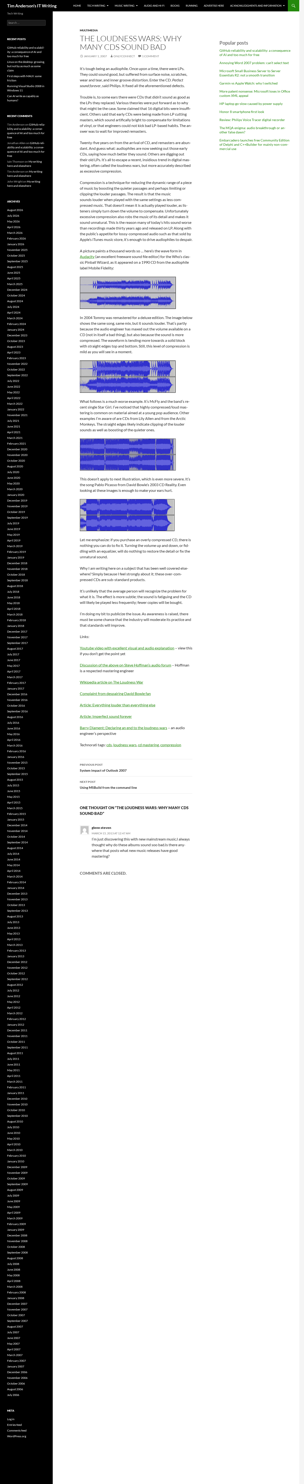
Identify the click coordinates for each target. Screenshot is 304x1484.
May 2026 (13, 221)
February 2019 (16, 552)
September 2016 (17, 711)
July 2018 (13, 591)
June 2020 (13, 477)
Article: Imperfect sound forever (106, 716)
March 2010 (15, 1150)
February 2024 (16, 324)
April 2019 (13, 540)
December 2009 (17, 1167)
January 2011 (15, 1093)
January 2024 (15, 329)
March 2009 (15, 1218)
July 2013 (13, 922)
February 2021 (16, 443)
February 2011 (16, 1087)
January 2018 (15, 626)
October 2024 (16, 295)
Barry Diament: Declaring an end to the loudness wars (123, 727)
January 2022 (15, 409)
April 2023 (13, 352)
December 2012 (17, 962)
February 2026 (16, 238)
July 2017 (13, 654)
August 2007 (15, 1326)
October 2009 (16, 1178)
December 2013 (17, 893)
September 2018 (17, 580)
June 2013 (13, 928)
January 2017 (15, 688)
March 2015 (15, 808)
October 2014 (16, 836)
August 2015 (15, 779)
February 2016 (16, 751)
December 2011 (17, 1030)
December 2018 (17, 563)
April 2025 (13, 278)
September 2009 (17, 1184)
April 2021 (13, 432)
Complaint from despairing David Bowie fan (115, 693)
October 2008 (16, 1247)
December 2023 (17, 335)
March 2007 (15, 1355)
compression (170, 744)
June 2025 (13, 272)
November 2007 (17, 1309)
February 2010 (16, 1155)
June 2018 (13, 597)
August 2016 (15, 717)
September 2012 (17, 979)
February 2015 (16, 814)
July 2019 (13, 523)
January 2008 (15, 1298)
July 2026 (13, 215)
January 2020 (15, 495)
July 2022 (13, 381)
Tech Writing (96, 5)
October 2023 (16, 341)
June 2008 (13, 1269)
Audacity (87, 256)
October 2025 (16, 255)
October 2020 (16, 460)
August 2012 (15, 984)
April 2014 (13, 871)
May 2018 (13, 603)
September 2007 (17, 1321)
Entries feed (14, 1425)
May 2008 (13, 1275)
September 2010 (17, 1116)
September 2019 (17, 517)
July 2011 (13, 1059)
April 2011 (13, 1076)
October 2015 (16, 768)
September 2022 (17, 375)
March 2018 (15, 614)
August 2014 (15, 848)
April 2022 (13, 398)
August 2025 (15, 267)
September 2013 (17, 910)
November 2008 (17, 1241)
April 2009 (13, 1212)
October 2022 (16, 369)
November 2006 (17, 1378)
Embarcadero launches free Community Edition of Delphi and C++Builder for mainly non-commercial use (254, 144)
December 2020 (17, 449)
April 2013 (13, 939)
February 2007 (16, 1360)
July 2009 (13, 1195)
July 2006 (13, 1395)
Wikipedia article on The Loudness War (111, 682)
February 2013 (16, 950)
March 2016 (15, 745)
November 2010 (17, 1104)
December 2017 (17, 631)
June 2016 (13, 728)
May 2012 (13, 1002)
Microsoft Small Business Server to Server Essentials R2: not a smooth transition (250, 73)
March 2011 (15, 1081)
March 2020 (15, 489)
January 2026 (15, 244)
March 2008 (15, 1286)
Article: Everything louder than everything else (117, 705)
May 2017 (13, 665)
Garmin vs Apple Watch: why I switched (248, 83)
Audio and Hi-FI (154, 5)
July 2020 (13, 472)
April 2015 (13, 802)
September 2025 (17, 261)
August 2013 (15, 916)
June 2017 (13, 660)
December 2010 (17, 1098)
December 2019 (17, 500)
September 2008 (17, 1252)
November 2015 (17, 762)
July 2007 (13, 1332)
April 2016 (13, 740)
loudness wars (125, 744)
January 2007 (15, 1366)
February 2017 (16, 683)
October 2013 (16, 905)
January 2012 (15, 1024)
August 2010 (15, 1121)
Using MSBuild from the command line (108, 784)
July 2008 (13, 1264)
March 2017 (15, 677)
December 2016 (17, 694)
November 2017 (17, 637)
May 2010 (13, 1138)
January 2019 (15, 557)
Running (192, 5)
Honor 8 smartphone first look (241, 112)
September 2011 (17, 1047)
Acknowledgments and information (255, 5)
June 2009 (13, 1201)
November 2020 (17, 455)
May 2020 (13, 483)
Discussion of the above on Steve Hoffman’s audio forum (125, 665)
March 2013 (15, 945)
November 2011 (17, 1036)
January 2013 (15, 956)
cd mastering (148, 744)
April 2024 (13, 312)
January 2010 (15, 1161)
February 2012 (16, 1019)
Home (77, 5)
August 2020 (15, 466)
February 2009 (16, 1224)
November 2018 (17, 569)
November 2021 (17, 415)
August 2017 (15, 648)
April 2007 (13, 1349)
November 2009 (17, 1172)
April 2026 (13, 227)
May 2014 (13, 865)
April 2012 (13, 1007)
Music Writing (124, 5)
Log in (10, 1419)
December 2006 (17, 1372)
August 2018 (15, 586)
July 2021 (13, 421)
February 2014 (16, 882)
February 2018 (16, 620)
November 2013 (17, 899)
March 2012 (15, 1013)
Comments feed (17, 1430)
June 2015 (13, 791)
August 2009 (15, 1190)
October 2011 (16, 1041)
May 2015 (13, 796)
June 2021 (13, 426)
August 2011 (15, 1053)
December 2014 (17, 825)
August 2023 (15, 346)
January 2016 (15, 757)
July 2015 (13, 785)
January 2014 (15, 888)
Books (175, 5)
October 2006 (16, 1383)
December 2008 (17, 1235)
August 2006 (15, 1389)
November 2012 (17, 967)
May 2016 (13, 734)
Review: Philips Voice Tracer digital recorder (252, 120)
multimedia (89, 30)
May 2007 (13, 1343)
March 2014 (15, 876)
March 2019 (15, 546)
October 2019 (16, 512)
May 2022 (13, 392)
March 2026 (15, 233)
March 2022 (15, 403)
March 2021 (15, 438)
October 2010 (16, 1110)
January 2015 (15, 819)
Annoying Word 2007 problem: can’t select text (254, 63)
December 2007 (17, 1304)
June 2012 (13, 996)
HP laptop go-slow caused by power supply (251, 104)
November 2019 (17, 506)
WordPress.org (16, 1436)
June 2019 (13, 529)
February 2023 (16, 358)
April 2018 (13, 609)
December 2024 (17, 289)
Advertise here (214, 5)
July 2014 (13, 853)
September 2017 (17, 643)
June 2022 (13, 386)
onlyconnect (124, 56)
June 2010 (13, 1133)
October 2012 (16, 973)
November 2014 (17, 831)
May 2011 (13, 1070)
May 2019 (13, 534)
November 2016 (17, 700)
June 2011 (13, 1064)
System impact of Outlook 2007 (103, 767)
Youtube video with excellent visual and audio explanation (127, 648)
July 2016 (13, 722)
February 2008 (16, 1292)
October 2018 (16, 574)
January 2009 (15, 1229)
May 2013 (13, 933)
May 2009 (13, 1207)
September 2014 (17, 842)
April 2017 (13, 671)
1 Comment (150, 56)
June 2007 (13, 1338)
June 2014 (13, 859)
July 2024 (13, 307)
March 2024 (15, 318)
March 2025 (15, 284)
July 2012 (13, 990)
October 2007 (16, 1315)
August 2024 (15, 301)
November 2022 (17, 364)
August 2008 (15, 1258)
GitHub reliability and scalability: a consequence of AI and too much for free (254, 52)
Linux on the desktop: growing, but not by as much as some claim (26, 66)
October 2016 (16, 705)
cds (109, 744)
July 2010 (13, 1127)
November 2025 (17, 250)
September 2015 (17, 774)
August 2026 (15, 210)
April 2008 (13, 1281)
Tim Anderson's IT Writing (32, 5)
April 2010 (13, 1144)
